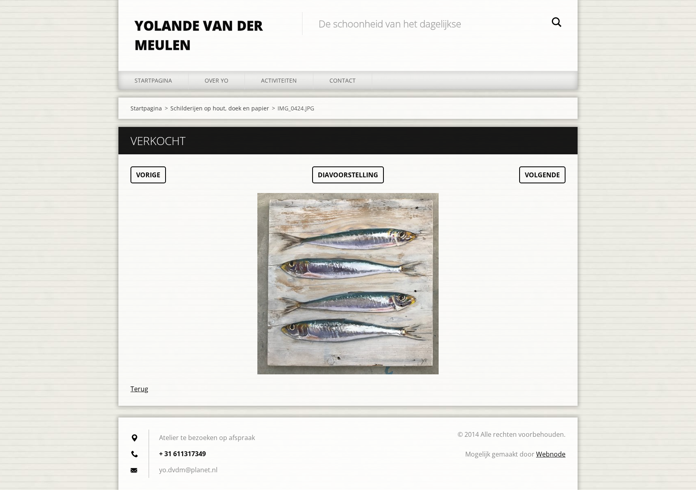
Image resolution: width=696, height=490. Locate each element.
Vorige (148, 174)
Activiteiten (279, 80)
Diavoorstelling (348, 174)
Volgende (542, 174)
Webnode (551, 454)
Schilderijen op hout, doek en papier (219, 108)
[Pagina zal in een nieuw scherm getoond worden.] (348, 283)
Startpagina (153, 80)
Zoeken (556, 23)
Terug (139, 388)
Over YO (216, 80)
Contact (342, 80)
